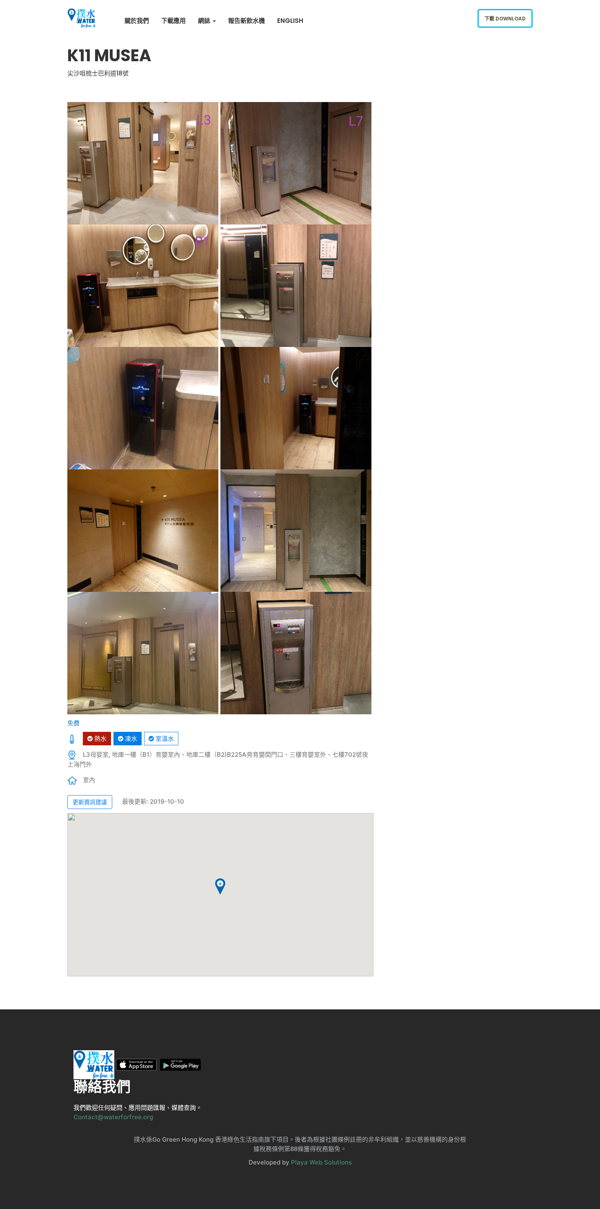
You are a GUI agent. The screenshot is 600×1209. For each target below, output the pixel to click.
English (290, 20)
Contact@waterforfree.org (113, 1117)
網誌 (205, 20)
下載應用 (173, 20)
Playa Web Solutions (321, 1162)
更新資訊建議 (90, 801)
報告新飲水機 (246, 20)
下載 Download (505, 18)
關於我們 (136, 20)
